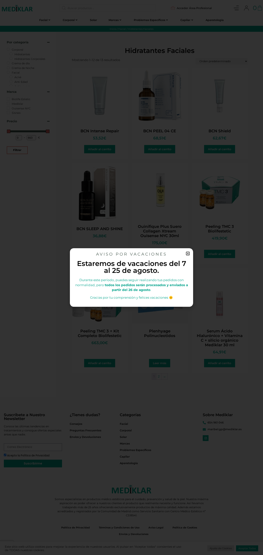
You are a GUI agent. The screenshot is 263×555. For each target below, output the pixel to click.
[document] (131, 277)
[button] (187, 253)
